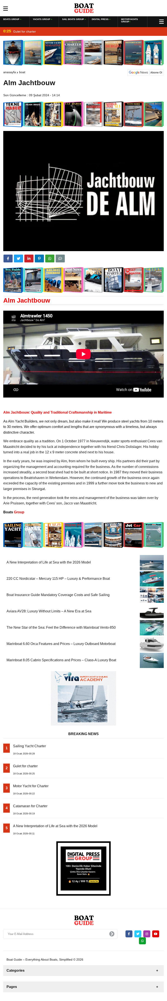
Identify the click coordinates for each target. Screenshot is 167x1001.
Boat (22, 72)
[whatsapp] (142, 940)
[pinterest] (39, 258)
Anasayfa (9, 72)
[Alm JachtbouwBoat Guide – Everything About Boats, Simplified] (83, 8)
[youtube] (155, 933)
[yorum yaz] (60, 258)
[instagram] (146, 933)
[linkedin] (29, 258)
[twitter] (18, 258)
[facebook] (8, 258)
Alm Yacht (16, 421)
